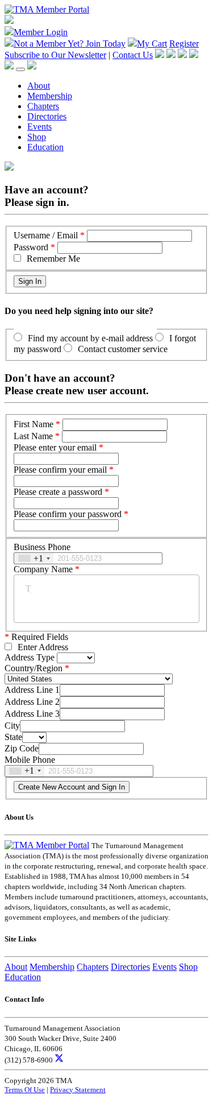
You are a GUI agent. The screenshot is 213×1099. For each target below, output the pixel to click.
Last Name (33, 436)
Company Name (43, 569)
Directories (46, 116)
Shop (36, 137)
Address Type (30, 657)
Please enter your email (55, 447)
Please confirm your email (60, 469)
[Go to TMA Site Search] (31, 66)
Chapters (43, 106)
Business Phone (42, 547)
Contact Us (132, 55)
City (12, 725)
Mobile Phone (30, 760)
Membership (49, 96)
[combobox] (33, 558)
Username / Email (46, 235)
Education (45, 147)
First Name (33, 424)
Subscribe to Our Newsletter (55, 55)
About (38, 85)
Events (39, 126)
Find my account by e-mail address (90, 338)
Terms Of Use (25, 1089)
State (13, 737)
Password (31, 247)
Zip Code (22, 748)
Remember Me (53, 258)
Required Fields (36, 637)
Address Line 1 (32, 690)
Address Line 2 (32, 701)
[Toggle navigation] (20, 69)
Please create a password (58, 492)
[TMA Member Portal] (47, 9)
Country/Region (33, 668)
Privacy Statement (78, 1089)
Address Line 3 (32, 713)
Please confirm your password (68, 514)
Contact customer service (123, 349)
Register (184, 43)
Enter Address (43, 647)
